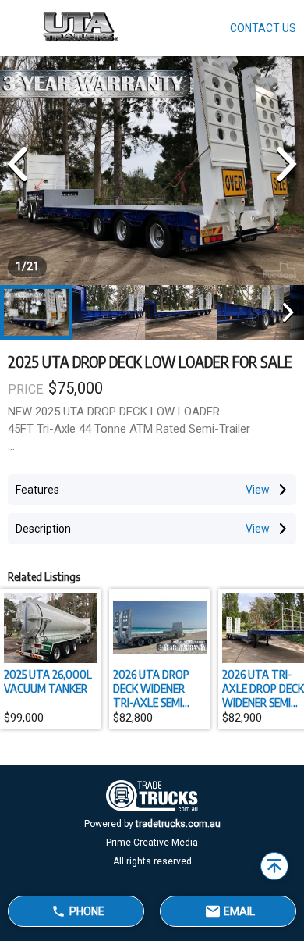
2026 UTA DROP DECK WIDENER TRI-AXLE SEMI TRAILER (151, 688)
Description (43, 528)
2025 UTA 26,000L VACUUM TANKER (48, 681)
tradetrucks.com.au (178, 823)
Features (37, 489)
